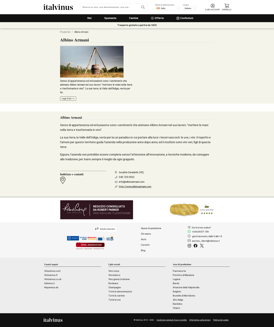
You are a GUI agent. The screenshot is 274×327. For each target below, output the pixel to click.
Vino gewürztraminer (119, 279)
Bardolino (177, 304)
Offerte (159, 18)
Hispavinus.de (51, 287)
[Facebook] (196, 246)
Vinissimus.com (52, 271)
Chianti (176, 308)
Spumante (110, 18)
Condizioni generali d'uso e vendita (172, 320)
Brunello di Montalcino (184, 295)
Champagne (114, 287)
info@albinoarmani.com (131, 181)
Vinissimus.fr (51, 275)
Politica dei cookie (220, 320)
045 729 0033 (126, 177)
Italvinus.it (49, 283)
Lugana (176, 279)
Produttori (65, 32)
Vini (89, 18)
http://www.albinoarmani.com (135, 186)
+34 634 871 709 (200, 231)
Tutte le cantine (116, 295)
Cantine (133, 18)
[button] (212, 7)
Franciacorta (179, 271)
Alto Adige (178, 300)
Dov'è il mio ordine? (201, 227)
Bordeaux (113, 283)
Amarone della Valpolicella (186, 287)
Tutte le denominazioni (120, 291)
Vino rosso (113, 271)
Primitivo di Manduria (183, 275)
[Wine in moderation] (90, 246)
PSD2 (75, 238)
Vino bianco (114, 275)
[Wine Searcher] (192, 209)
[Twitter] (202, 246)
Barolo (176, 283)
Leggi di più (67, 98)
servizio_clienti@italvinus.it (206, 241)
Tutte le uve (114, 300)
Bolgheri (177, 291)
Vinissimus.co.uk (52, 279)
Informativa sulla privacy (200, 320)
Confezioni (186, 18)
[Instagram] (190, 246)
